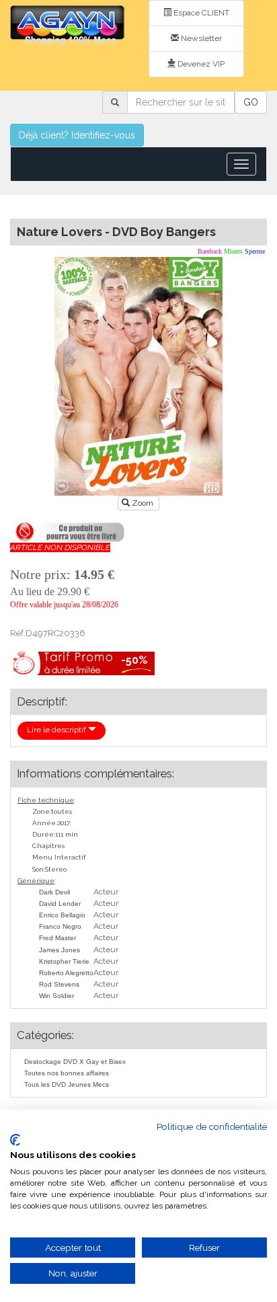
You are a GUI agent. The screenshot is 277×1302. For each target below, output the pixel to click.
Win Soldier (56, 995)
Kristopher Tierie (64, 961)
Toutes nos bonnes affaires (66, 1073)
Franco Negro (60, 926)
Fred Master (57, 938)
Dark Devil (54, 892)
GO (250, 102)
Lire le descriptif (57, 729)
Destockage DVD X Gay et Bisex (75, 1061)
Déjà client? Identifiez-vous (77, 135)
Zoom (142, 503)
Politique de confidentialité (212, 1126)
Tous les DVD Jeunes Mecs (66, 1084)
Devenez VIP (200, 64)
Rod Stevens (59, 984)
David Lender (60, 903)
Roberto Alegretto (66, 972)
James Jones (59, 950)
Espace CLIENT (200, 12)
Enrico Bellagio (62, 915)
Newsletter (200, 38)
